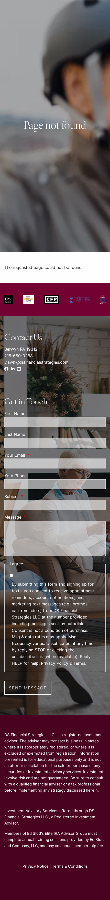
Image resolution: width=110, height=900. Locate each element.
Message (33, 517)
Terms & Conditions (70, 866)
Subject (32, 496)
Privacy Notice (36, 866)
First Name (14, 413)
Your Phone (15, 475)
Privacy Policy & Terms (63, 663)
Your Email (35, 455)
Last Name (14, 434)
